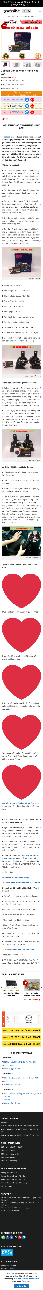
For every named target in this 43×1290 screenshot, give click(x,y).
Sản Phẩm (19, 16)
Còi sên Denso (10, 137)
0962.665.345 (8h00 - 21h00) (25, 1044)
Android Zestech (8, 1268)
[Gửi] (29, 11)
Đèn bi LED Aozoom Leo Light (16, 877)
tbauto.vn (26, 836)
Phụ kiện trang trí (30, 16)
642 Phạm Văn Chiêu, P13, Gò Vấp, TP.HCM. (19, 1062)
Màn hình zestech (8, 1265)
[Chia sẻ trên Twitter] (11, 1237)
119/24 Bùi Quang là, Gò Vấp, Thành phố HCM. (20, 1078)
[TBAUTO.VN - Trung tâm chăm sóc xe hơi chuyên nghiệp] (12, 10)
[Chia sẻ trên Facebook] (7, 1237)
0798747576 (17, 112)
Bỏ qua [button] (29, 5)
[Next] (38, 40)
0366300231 (17, 106)
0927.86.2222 (8, 1081)
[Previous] (5, 40)
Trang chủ (10, 16)
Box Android (34, 1279)
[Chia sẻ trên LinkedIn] (24, 1237)
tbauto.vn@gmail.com (11, 1069)
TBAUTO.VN (11, 1273)
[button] (40, 10)
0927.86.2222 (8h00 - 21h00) (25, 1030)
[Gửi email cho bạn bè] (16, 1237)
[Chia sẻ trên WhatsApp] (3, 1237)
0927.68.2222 (8, 1065)
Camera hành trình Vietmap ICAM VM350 (21, 883)
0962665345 (17, 99)
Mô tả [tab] (5, 119)
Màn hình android (21, 1279)
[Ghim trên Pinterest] (20, 1237)
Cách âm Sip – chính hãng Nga (11, 994)
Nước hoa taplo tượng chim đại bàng (32, 994)
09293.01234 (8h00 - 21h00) (25, 1037)
